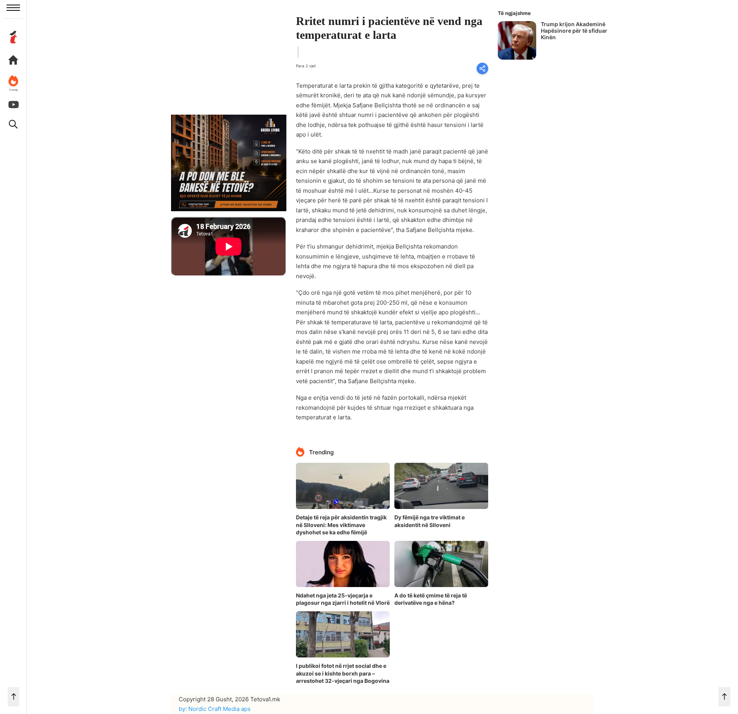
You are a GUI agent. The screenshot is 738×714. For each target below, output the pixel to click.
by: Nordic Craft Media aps (215, 708)
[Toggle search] (13, 124)
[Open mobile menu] (13, 8)
